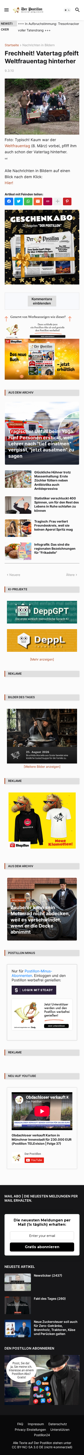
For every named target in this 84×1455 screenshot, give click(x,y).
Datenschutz (57, 1424)
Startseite (12, 45)
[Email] (38, 201)
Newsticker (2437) (48, 1275)
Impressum (36, 1424)
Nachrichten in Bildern (38, 45)
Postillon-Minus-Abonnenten (32, 973)
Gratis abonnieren (42, 1247)
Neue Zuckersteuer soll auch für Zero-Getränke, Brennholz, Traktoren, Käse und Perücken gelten (56, 1328)
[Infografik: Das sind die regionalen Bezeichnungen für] (18, 551)
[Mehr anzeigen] (57, 201)
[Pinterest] (67, 201)
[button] (6, 10)
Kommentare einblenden (42, 301)
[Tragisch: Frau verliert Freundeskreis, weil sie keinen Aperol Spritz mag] (18, 528)
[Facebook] (9, 201)
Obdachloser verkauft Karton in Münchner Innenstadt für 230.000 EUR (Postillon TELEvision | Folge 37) (41, 1139)
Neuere (14, 575)
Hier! (9, 183)
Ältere (70, 575)
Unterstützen (59, 1429)
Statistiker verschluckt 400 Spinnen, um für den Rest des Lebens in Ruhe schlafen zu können (56, 504)
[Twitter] (18, 201)
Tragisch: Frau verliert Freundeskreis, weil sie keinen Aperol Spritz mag (53, 525)
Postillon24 (42, 1435)
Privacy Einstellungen (30, 1429)
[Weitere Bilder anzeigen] (42, 766)
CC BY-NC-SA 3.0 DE (27, 1447)
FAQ (20, 1424)
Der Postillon (43, 1443)
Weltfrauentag (17, 146)
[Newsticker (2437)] (17, 1282)
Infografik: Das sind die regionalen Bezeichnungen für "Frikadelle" (54, 548)
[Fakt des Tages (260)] (17, 1305)
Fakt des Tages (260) (50, 1298)
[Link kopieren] (47, 201)
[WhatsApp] (28, 201)
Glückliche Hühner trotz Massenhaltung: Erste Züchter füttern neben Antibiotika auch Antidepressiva (52, 480)
